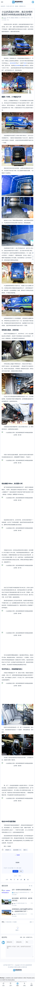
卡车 (13, 6)
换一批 (30, 885)
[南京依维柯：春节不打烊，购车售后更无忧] (6, 902)
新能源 (16, 6)
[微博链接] (32, 252)
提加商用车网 (29, 965)
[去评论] (32, 259)
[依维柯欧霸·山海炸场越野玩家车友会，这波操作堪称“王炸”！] (6, 912)
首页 (8, 6)
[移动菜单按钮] (2, 2)
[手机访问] (32, 256)
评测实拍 (21, 6)
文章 (11, 6)
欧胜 (25, 63)
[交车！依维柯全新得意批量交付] (6, 892)
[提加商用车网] (17, 2)
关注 (15, 871)
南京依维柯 (13, 63)
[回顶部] (32, 262)
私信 (21, 871)
